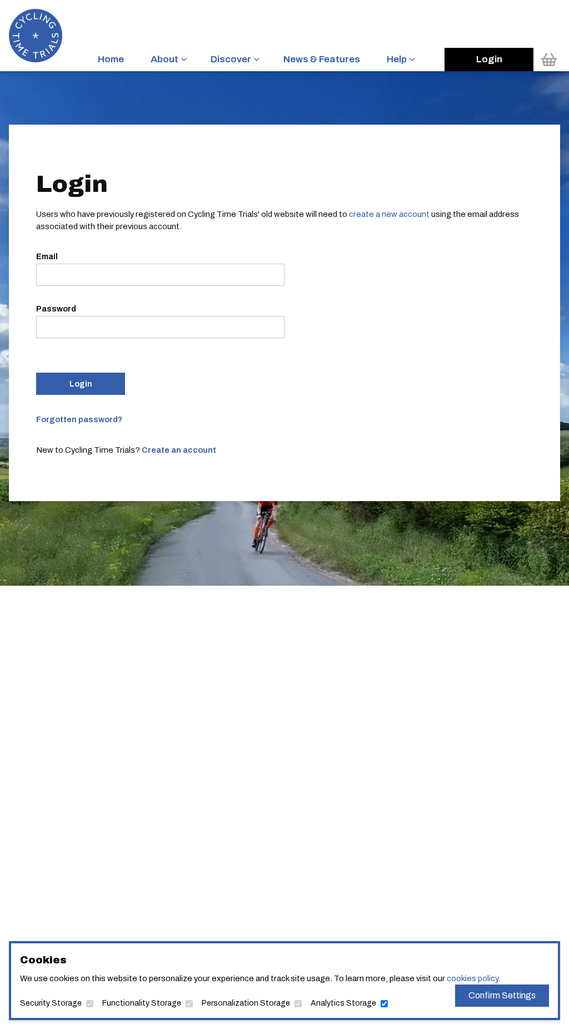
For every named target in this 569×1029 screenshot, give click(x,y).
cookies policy (472, 978)
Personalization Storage (246, 1003)
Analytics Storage (343, 1003)
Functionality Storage (141, 1003)
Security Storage (51, 1003)
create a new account (389, 214)
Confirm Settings (502, 995)
